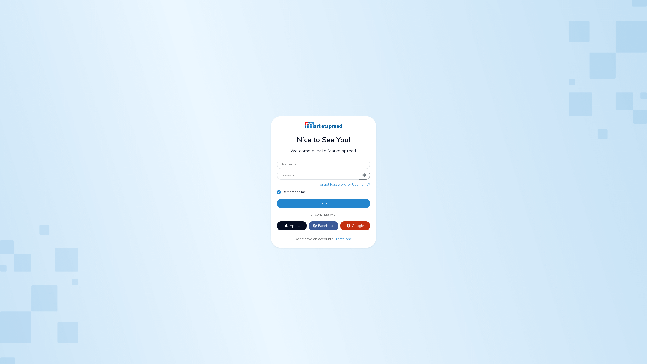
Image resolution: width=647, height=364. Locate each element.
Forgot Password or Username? (344, 184)
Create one (343, 238)
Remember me (294, 191)
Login (323, 203)
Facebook (326, 225)
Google (357, 225)
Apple (294, 225)
